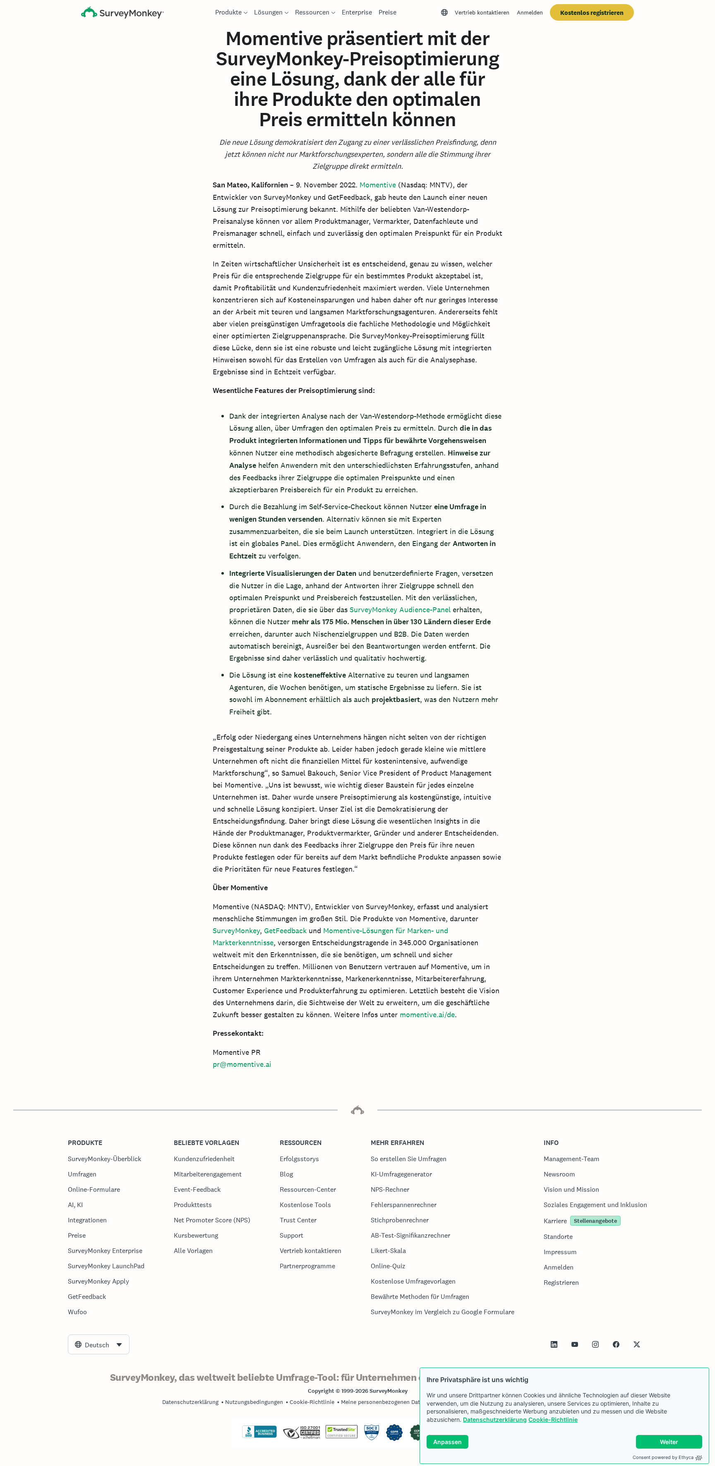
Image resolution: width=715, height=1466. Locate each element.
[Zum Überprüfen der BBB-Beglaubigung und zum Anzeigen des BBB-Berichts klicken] (259, 1436)
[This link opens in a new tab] (554, 1344)
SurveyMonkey (236, 930)
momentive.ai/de (427, 1014)
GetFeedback (285, 930)
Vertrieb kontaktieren (482, 12)
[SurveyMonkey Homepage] (122, 13)
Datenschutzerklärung (495, 1419)
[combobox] (99, 1344)
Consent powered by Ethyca (663, 1457)
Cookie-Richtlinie (553, 1419)
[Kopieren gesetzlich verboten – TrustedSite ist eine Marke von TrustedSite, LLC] (342, 1436)
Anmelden (530, 12)
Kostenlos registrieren (592, 13)
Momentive (378, 184)
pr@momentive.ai (242, 1064)
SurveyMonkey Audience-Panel (400, 609)
